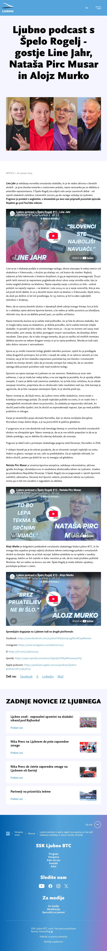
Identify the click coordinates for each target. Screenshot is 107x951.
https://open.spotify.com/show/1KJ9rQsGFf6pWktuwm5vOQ (48, 658)
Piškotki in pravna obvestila (53, 936)
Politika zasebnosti (53, 941)
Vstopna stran (19, 833)
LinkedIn (48, 676)
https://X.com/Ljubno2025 (23, 651)
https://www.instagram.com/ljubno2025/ (41, 644)
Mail (60, 676)
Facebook (26, 676)
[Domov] (8, 8)
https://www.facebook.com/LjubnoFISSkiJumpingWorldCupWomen (54, 638)
